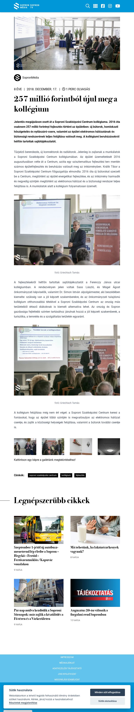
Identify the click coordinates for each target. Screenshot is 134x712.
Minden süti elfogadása (107, 692)
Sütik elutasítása (107, 701)
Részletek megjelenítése (23, 702)
